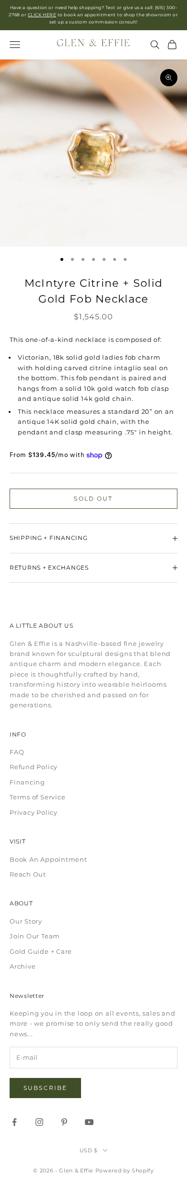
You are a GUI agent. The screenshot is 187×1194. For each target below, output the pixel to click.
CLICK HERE (42, 14)
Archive (22, 966)
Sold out (93, 498)
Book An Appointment (48, 859)
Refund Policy (34, 767)
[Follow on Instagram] (39, 1122)
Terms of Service (37, 797)
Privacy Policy (34, 812)
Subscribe (45, 1087)
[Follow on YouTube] (89, 1122)
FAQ (17, 752)
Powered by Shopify (124, 1170)
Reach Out (28, 874)
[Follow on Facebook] (14, 1122)
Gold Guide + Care (41, 951)
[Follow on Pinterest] (64, 1122)
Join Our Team (35, 936)
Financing (27, 782)
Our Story (26, 921)
